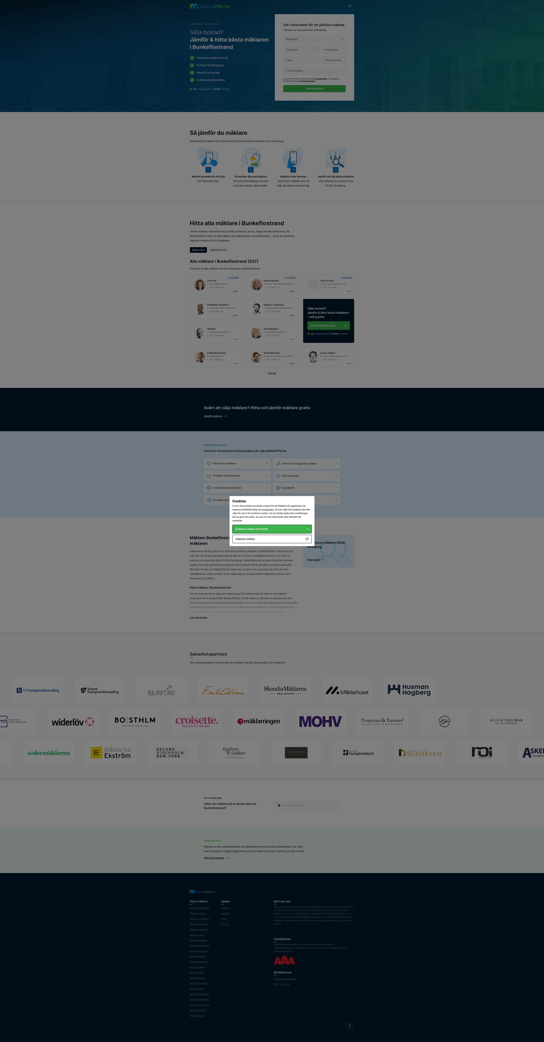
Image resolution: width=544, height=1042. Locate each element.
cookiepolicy (268, 509)
